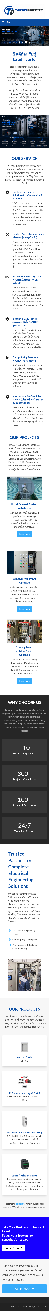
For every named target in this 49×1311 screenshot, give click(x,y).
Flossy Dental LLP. (19, 1307)
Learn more (24, 534)
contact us (20, 1203)
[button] (7, 22)
